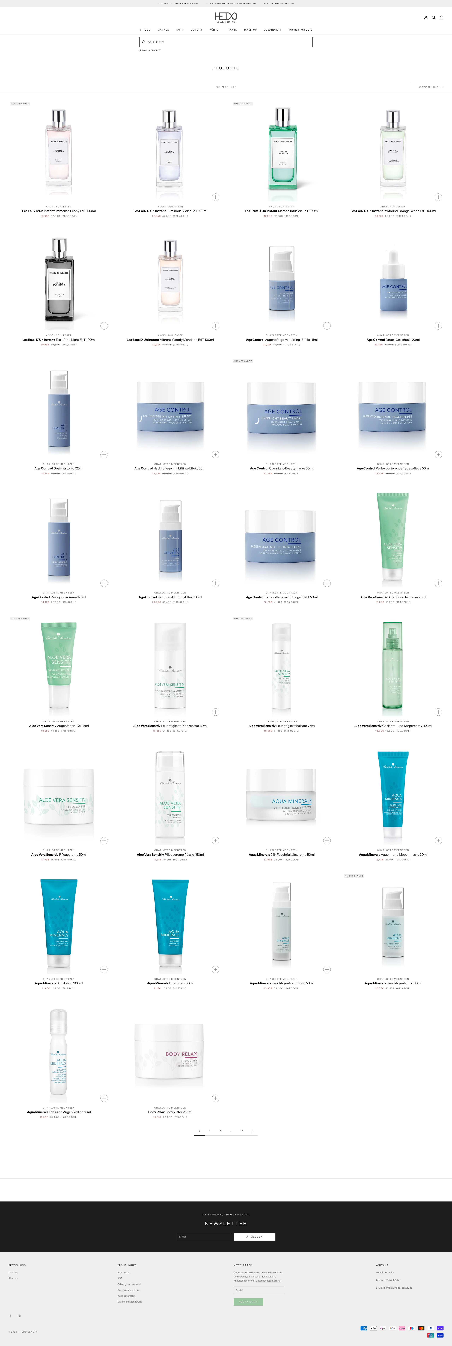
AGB (120, 1278)
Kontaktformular (385, 1272)
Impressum (123, 1272)
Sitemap (13, 1278)
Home (144, 50)
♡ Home (145, 29)
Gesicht (197, 29)
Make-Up (250, 29)
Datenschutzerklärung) (268, 1280)
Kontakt (12, 1272)
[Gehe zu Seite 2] (252, 1131)
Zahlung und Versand (129, 1284)
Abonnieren (248, 1301)
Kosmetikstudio (300, 29)
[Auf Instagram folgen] (19, 1316)
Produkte (156, 50)
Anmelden (254, 1236)
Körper (215, 29)
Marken (163, 29)
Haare (232, 29)
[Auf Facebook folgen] (10, 1316)
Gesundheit (273, 29)
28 (241, 1131)
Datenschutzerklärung (129, 1301)
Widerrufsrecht (126, 1295)
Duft (180, 29)
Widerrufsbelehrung (128, 1290)
